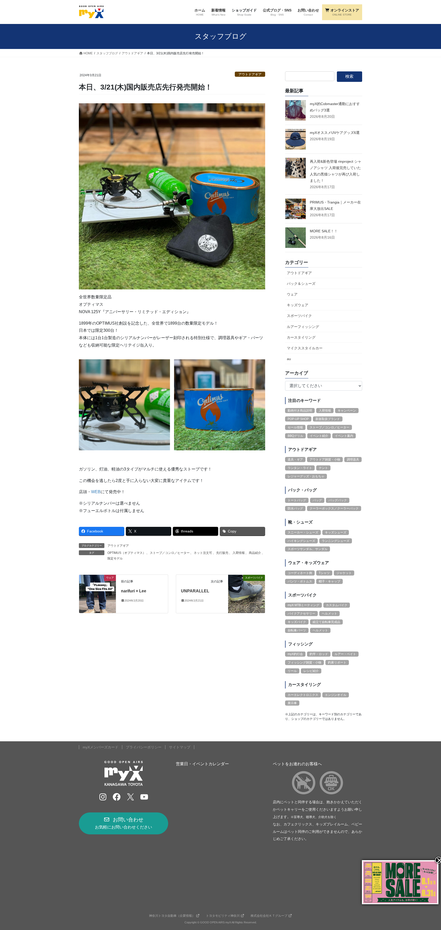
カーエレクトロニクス (303, 695)
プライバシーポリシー (144, 747)
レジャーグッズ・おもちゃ (306, 476)
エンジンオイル (335, 695)
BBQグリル (295, 436)
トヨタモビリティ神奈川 (223, 916)
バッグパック (337, 500)
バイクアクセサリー (301, 613)
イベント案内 (344, 436)
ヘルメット (329, 613)
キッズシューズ (335, 532)
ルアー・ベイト (345, 654)
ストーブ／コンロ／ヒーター (170, 553)
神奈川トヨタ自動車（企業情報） (172, 916)
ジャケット (344, 573)
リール (292, 671)
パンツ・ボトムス (300, 581)
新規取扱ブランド (327, 419)
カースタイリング (301, 337)
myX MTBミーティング (303, 605)
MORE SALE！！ (324, 231)
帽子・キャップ (329, 581)
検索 (349, 76)
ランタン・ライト (300, 468)
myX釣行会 (295, 654)
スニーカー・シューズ (303, 532)
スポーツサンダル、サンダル (307, 549)
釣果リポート (337, 662)
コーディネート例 (300, 573)
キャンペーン (347, 410)
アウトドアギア (250, 74)
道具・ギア (295, 459)
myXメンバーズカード (100, 747)
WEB (96, 492)
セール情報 (295, 427)
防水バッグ (295, 508)
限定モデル (115, 558)
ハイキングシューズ (301, 541)
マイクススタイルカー (305, 348)
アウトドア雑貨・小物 (325, 459)
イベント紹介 (319, 436)
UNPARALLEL (195, 591)
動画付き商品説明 (300, 410)
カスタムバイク (336, 605)
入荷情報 (238, 553)
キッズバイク (297, 622)
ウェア (292, 294)
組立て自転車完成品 (326, 622)
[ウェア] (97, 593)
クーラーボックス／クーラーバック (334, 508)
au (289, 359)
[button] (123, 823)
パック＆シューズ (301, 284)
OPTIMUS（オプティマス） (126, 553)
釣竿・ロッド (319, 654)
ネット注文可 (203, 553)
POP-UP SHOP (298, 419)
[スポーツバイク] (246, 593)
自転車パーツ (297, 630)
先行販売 (222, 553)
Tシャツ (324, 573)
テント (323, 468)
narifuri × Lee (133, 591)
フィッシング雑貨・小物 (304, 662)
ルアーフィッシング (303, 327)
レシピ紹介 (311, 671)
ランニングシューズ (335, 541)
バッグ (317, 500)
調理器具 (353, 459)
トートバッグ (297, 500)
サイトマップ (179, 747)
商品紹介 (255, 553)
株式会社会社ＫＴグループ (269, 916)
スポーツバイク (299, 316)
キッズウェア (297, 305)
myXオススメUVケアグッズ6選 (335, 133)
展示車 (292, 703)
